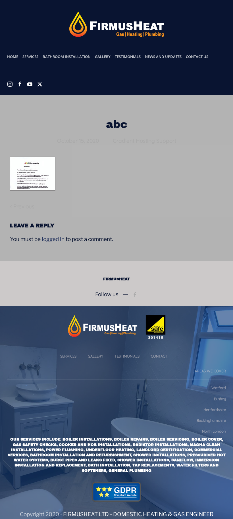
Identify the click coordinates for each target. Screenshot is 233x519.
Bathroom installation (67, 56)
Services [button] (30, 56)
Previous (23, 206)
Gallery (103, 56)
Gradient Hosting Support (144, 140)
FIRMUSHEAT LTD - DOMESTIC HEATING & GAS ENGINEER (138, 514)
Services (68, 356)
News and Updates (163, 56)
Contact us (197, 56)
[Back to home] (116, 24)
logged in (53, 239)
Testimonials (128, 56)
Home (12, 56)
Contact (159, 356)
